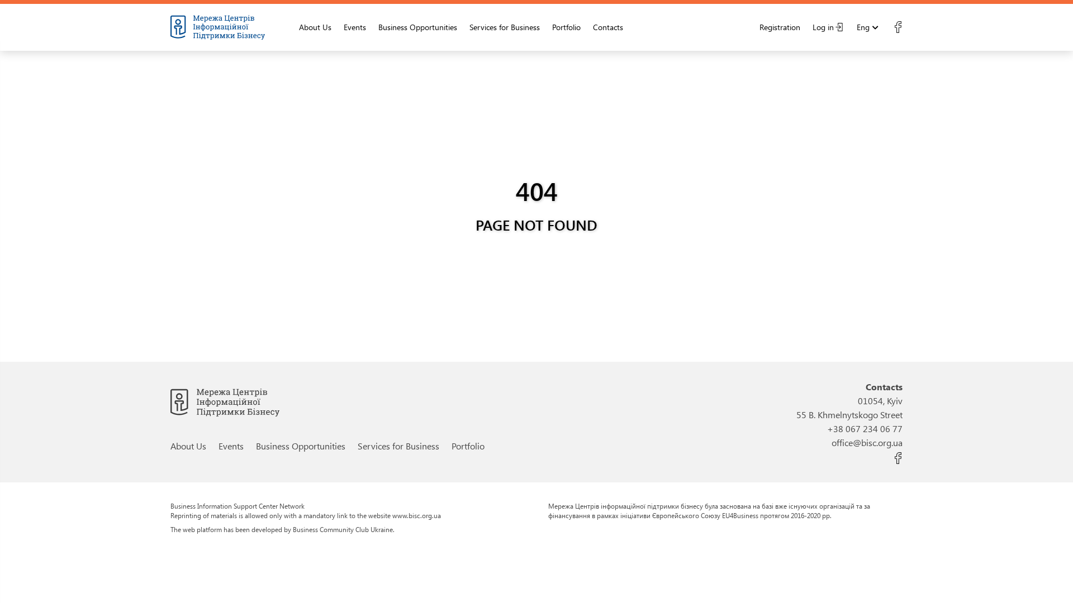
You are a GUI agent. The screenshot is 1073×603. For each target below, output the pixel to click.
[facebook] (898, 27)
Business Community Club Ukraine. (344, 529)
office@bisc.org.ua (867, 442)
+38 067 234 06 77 (865, 428)
